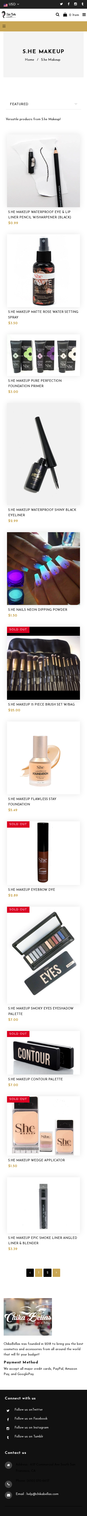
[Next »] (56, 1273)
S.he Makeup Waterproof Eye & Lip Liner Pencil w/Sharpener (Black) (39, 215)
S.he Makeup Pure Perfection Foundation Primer (35, 383)
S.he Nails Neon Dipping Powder (37, 609)
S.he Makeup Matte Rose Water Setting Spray (43, 314)
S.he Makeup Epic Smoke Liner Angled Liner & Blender (42, 1240)
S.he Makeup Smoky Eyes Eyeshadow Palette (40, 1011)
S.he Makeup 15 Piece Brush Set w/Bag (41, 704)
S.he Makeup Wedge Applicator (36, 1160)
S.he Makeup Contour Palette (35, 1079)
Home (29, 60)
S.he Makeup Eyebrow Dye (31, 889)
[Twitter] (62, 4)
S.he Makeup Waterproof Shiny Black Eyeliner (42, 512)
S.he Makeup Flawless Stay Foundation (32, 802)
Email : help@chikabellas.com (37, 1494)
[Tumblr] (82, 4)
